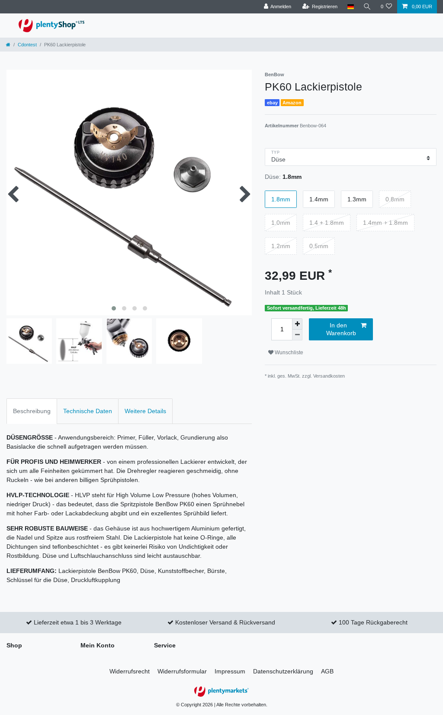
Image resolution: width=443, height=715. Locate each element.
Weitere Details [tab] (145, 411)
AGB (327, 671)
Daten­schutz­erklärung (283, 671)
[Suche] (367, 6)
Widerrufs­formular (182, 671)
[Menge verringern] (297, 335)
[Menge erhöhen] (297, 324)
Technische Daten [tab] (87, 411)
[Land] (350, 6)
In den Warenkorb (341, 329)
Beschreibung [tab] (32, 411)
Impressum (230, 671)
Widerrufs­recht (129, 671)
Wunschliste (288, 352)
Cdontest (27, 44)
